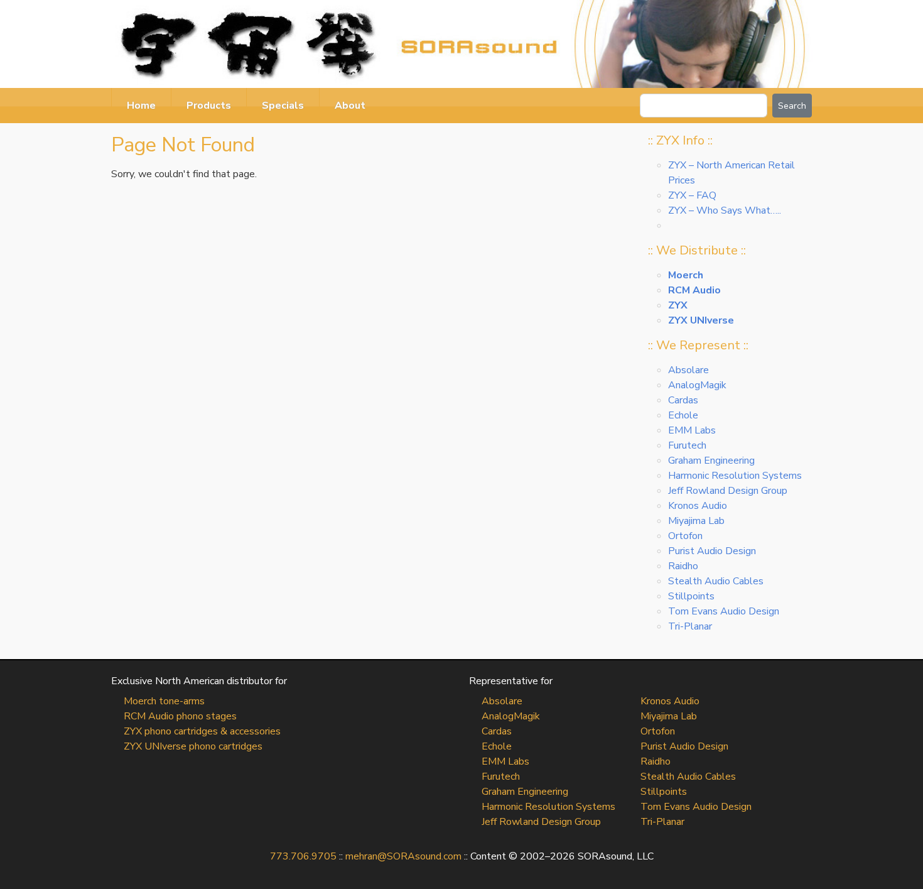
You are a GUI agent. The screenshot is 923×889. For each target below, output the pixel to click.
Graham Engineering (711, 460)
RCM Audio (694, 290)
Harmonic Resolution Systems (735, 476)
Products (208, 105)
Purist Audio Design (712, 551)
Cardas (683, 400)
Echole (683, 415)
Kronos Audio (697, 506)
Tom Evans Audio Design (723, 611)
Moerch (685, 275)
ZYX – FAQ (692, 195)
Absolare (688, 370)
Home (141, 105)
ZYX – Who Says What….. (724, 210)
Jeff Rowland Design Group (727, 491)
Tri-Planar (690, 626)
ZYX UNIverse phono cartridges (193, 746)
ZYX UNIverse (701, 320)
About (350, 105)
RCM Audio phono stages (180, 716)
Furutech (687, 445)
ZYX (678, 305)
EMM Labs (692, 430)
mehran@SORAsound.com (403, 856)
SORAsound (461, 44)
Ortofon (685, 536)
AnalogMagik (697, 385)
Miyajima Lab (696, 521)
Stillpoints (691, 596)
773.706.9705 (303, 856)
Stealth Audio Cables (716, 581)
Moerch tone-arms (164, 701)
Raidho (683, 566)
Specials (283, 105)
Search (792, 106)
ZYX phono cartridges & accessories (202, 731)
